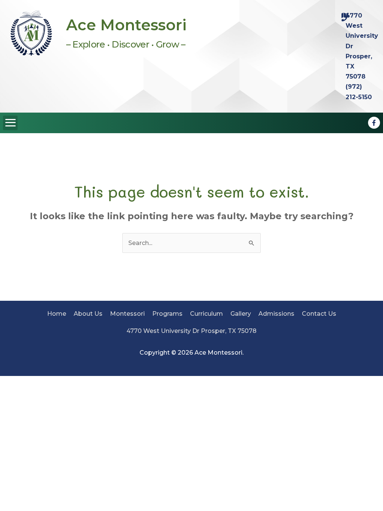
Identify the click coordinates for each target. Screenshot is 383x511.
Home (56, 313)
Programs (167, 313)
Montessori (127, 313)
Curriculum (206, 313)
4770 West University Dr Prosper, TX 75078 (191, 330)
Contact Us (319, 313)
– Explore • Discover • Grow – (126, 44)
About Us (88, 313)
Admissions (276, 313)
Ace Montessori (126, 25)
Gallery (240, 313)
